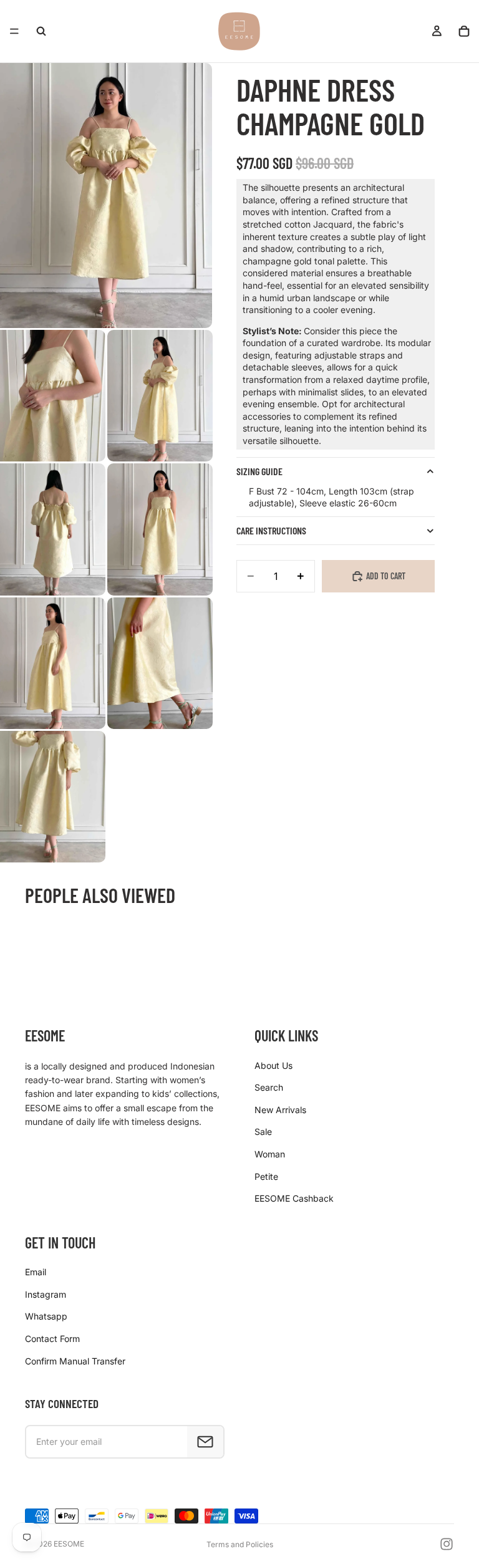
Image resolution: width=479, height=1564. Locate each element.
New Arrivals (280, 1109)
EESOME (69, 1543)
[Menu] (14, 31)
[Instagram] (446, 1544)
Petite (266, 1176)
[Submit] (205, 1441)
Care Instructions (271, 530)
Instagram (45, 1294)
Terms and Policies (239, 1544)
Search (268, 1087)
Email (35, 1272)
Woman (269, 1154)
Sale (263, 1131)
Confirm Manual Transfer (75, 1361)
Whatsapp (46, 1316)
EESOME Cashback (294, 1198)
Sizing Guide (259, 471)
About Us (273, 1065)
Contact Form (52, 1338)
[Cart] (464, 31)
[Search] (41, 31)
